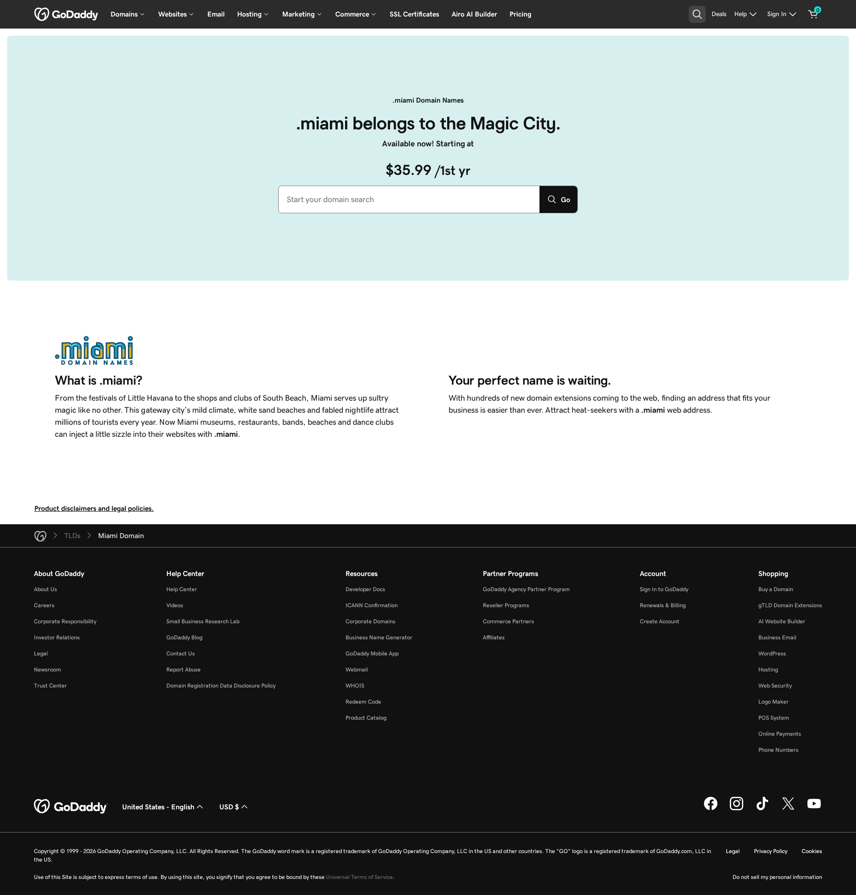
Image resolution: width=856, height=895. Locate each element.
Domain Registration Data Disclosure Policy (221, 685)
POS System (773, 718)
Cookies (812, 851)
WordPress (772, 653)
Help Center (181, 589)
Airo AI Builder (474, 14)
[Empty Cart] (813, 14)
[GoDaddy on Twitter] (788, 808)
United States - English (158, 806)
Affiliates (494, 637)
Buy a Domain (775, 589)
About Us (45, 589)
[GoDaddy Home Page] (71, 806)
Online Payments (779, 734)
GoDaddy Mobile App (372, 653)
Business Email (777, 637)
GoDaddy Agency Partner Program (526, 589)
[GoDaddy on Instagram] (736, 808)
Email (216, 14)
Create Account (659, 621)
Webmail (357, 669)
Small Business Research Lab (202, 621)
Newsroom (47, 669)
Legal (41, 653)
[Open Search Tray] (697, 14)
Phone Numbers (778, 750)
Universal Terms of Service (359, 877)
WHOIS (355, 685)
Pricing (520, 14)
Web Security (775, 685)
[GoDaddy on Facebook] (711, 808)
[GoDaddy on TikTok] (762, 808)
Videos (174, 605)
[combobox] (409, 199)
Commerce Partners (508, 621)
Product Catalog (366, 718)
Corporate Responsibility (65, 621)
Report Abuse (183, 669)
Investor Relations (57, 637)
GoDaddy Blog (184, 637)
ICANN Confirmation (372, 605)
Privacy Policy (770, 851)
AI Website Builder (781, 621)
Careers (44, 605)
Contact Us (180, 653)
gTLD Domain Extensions (790, 605)
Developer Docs (365, 589)
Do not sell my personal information (777, 877)
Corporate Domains (370, 621)
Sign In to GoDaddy (664, 589)
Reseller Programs (506, 605)
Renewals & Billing (663, 605)
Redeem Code (363, 701)
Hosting (768, 669)
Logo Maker (773, 701)
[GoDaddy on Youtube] (814, 808)
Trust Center (50, 685)
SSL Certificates (414, 14)
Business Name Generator (379, 637)
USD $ (229, 806)
